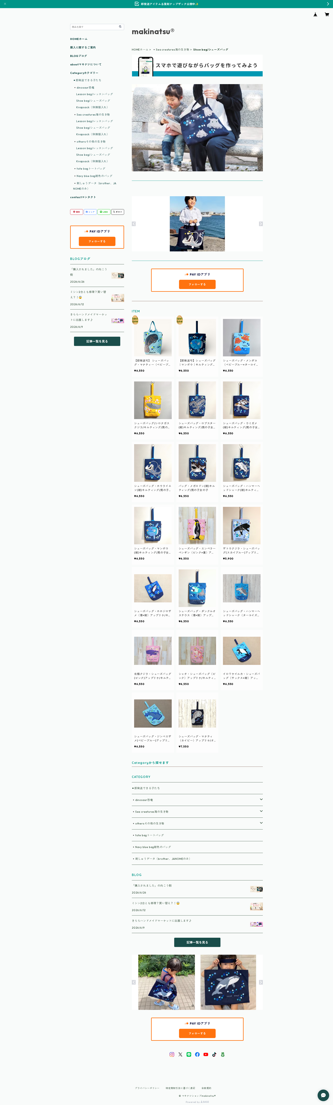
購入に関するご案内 (83, 47)
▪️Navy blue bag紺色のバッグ (151, 847)
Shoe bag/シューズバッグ (93, 100)
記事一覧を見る (197, 942)
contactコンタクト (83, 197)
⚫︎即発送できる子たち (146, 788)
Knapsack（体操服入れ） (92, 107)
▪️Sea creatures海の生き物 (170, 49)
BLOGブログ (78, 56)
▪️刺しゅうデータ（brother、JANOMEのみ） (162, 859)
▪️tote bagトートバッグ (148, 835)
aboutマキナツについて (86, 64)
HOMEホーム (140, 49)
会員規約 (206, 1088)
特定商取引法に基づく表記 (180, 1088)
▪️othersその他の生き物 (148, 823)
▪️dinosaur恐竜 (142, 800)
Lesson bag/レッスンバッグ (94, 94)
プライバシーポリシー (147, 1088)
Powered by (193, 1102)
